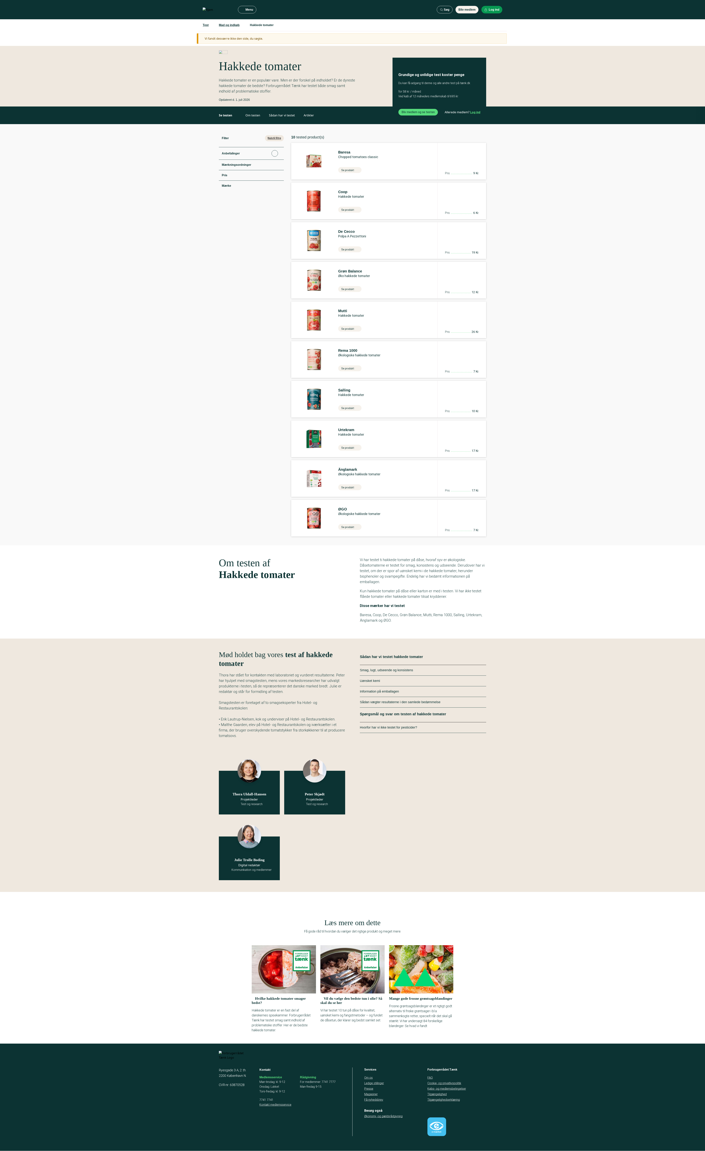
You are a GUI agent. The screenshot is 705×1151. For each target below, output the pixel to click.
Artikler (309, 115)
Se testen (225, 115)
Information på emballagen (379, 691)
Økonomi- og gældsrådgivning (383, 1116)
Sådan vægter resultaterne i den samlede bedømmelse (400, 702)
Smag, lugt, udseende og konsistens (386, 670)
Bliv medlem (467, 9)
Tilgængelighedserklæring (443, 1099)
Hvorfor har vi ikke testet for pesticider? (388, 727)
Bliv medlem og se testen (418, 112)
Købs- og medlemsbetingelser (446, 1088)
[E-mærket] (436, 1126)
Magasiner (371, 1094)
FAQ (430, 1077)
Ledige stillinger (374, 1083)
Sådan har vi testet (282, 115)
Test (206, 25)
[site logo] (217, 10)
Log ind (475, 112)
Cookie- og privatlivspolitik (444, 1083)
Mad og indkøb (229, 25)
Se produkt (347, 170)
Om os (368, 1077)
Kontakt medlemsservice (275, 1104)
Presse (368, 1088)
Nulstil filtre (274, 138)
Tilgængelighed (437, 1094)
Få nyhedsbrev (373, 1099)
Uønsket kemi (370, 681)
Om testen (252, 115)
